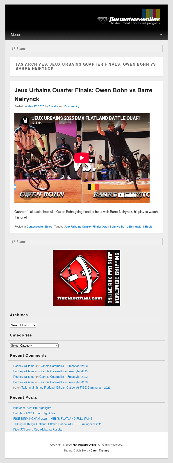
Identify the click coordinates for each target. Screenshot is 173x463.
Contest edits (35, 226)
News (48, 226)
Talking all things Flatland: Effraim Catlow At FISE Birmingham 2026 (65, 387)
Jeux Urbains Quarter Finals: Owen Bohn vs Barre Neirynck (102, 226)
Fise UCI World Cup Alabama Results (37, 429)
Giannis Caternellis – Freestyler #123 (63, 366)
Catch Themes (100, 450)
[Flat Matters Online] (129, 23)
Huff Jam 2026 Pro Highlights (32, 407)
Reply (148, 226)
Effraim (53, 106)
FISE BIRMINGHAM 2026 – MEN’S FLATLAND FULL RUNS (52, 418)
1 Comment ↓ (71, 106)
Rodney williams (23, 366)
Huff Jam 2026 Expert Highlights (34, 413)
